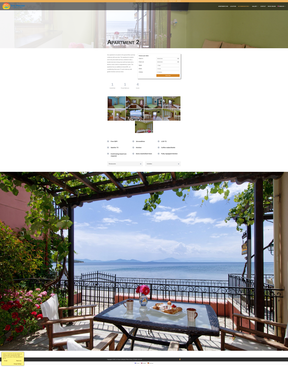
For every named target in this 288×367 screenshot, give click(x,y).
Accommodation (243, 6)
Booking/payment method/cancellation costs (155, 1)
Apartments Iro (223, 6)
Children (141, 72)
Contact (263, 6)
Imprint (179, 1)
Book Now (168, 75)
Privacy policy (139, 1)
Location (233, 6)
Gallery (254, 6)
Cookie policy (172, 1)
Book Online (272, 6)
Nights (140, 65)
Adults (140, 68)
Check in (141, 58)
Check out (141, 62)
